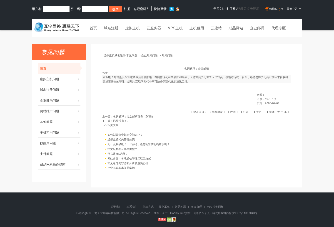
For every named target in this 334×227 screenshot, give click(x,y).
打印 (246, 112)
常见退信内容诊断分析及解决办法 (127, 163)
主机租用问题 (49, 132)
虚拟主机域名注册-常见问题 (120, 55)
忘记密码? (141, 8)
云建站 (216, 27)
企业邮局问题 (49, 100)
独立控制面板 (215, 206)
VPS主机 (175, 27)
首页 (93, 27)
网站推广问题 (49, 111)
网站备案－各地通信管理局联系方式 (129, 158)
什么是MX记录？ (117, 153)
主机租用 (196, 27)
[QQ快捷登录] (177, 9)
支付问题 (46, 153)
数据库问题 (48, 143)
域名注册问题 (49, 89)
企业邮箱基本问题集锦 (121, 168)
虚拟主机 (132, 27)
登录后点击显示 (248, 8)
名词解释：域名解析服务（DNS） (134, 116)
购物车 (275, 9)
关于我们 (115, 206)
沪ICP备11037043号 (245, 213)
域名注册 (111, 27)
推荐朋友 (217, 112)
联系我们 (132, 206)
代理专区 (278, 27)
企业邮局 (257, 27)
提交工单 (164, 206)
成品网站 (236, 27)
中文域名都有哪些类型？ (122, 149)
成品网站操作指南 (52, 164)
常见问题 (180, 206)
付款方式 (148, 206)
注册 (127, 8)
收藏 (233, 112)
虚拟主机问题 (49, 79)
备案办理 (196, 206)
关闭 (259, 112)
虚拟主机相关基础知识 (121, 139)
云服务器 (154, 27)
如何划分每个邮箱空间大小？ (125, 134)
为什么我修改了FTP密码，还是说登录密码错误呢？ (138, 144)
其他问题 (46, 121)
